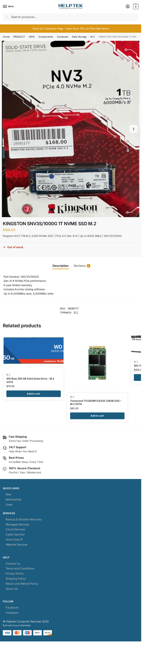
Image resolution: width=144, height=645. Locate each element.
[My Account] (127, 6)
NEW (32, 36)
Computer (62, 36)
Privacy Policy (15, 573)
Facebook (12, 607)
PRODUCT (19, 36)
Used (9, 504)
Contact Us (13, 563)
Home (6, 36)
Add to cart (33, 393)
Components (45, 36)
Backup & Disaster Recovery (24, 519)
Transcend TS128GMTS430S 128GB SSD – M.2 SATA (96, 402)
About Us (12, 588)
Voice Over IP (14, 539)
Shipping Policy (16, 578)
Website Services (17, 544)
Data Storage (79, 36)
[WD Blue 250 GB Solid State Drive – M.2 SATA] (34, 352)
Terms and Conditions (20, 568)
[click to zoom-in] (70, 129)
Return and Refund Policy (22, 583)
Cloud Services (15, 529)
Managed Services (17, 524)
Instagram (12, 612)
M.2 (92, 36)
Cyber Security (15, 534)
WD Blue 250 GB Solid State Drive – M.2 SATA (30, 380)
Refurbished (13, 499)
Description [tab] (60, 266)
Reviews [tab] (81, 266)
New (8, 494)
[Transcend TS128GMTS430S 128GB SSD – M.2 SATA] (97, 363)
